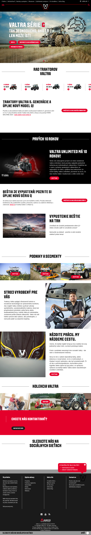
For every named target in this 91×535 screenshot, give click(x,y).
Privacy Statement (37, 527)
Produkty (27, 481)
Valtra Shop (50, 489)
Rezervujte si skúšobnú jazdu (76, 485)
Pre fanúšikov (53, 1)
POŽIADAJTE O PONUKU (16, 47)
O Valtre (4, 1)
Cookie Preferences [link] (45, 530)
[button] (43, 61)
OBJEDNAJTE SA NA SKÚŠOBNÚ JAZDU (29, 42)
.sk (84, 1)
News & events (51, 483)
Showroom (31, 1)
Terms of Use (46, 527)
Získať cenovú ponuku (70, 470)
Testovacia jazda (68, 467)
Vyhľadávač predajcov (42, 1)
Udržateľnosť (11, 1)
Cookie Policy (54, 527)
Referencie (28, 489)
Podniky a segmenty (30, 483)
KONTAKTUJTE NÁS (18, 428)
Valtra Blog (62, 1)
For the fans (50, 485)
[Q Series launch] (24, 226)
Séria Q (12, 204)
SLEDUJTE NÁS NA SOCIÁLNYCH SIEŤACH (18, 533)
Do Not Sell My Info (37, 528)
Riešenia (27, 490)
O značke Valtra (51, 481)
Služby (26, 487)
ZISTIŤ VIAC (54, 178)
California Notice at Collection (51, 528)
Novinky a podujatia (22, 1)
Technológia (28, 485)
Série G (13, 42)
